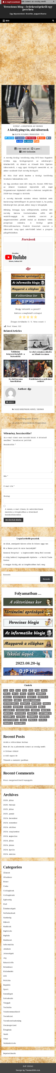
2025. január (8, 813)
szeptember (45, 713)
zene (23, 720)
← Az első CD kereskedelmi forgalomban (28, 423)
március (8, 713)
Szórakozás (8, 998)
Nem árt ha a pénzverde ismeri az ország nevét (24, 746)
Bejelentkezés (9, 1053)
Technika (7, 1007)
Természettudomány (12, 1020)
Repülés (6, 985)
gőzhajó (25, 703)
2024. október (9, 827)
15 (37, 690)
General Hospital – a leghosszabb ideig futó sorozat (27, 552)
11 (24, 690)
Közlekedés (8, 971)
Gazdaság (7, 917)
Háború (6, 922)
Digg (20, 141)
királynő (18, 707)
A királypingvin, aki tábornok (28, 130)
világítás (44, 716)
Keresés (6, 574)
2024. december (10, 818)
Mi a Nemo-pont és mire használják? (19, 548)
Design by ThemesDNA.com (28, 1070)
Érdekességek (34, 134)
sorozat (32, 713)
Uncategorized (9, 1025)
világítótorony (11, 720)
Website (11, 402)
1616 (44, 690)
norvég (33, 409)
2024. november (10, 822)
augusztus (19, 697)
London (35, 710)
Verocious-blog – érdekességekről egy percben (28, 8)
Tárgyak (6, 1003)
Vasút (5, 1034)
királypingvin (24, 409)
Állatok (17, 134)
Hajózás (6, 935)
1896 (7, 693)
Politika (6, 980)
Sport (5, 989)
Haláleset (7, 940)
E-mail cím (9, 486)
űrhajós (8, 723)
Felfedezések (9, 913)
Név (6, 476)
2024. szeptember (11, 831)
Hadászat (7, 926)
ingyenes (36, 703)
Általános (25, 134)
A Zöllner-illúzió (10, 751)
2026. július (8, 800)
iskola (46, 703)
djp (29, 389)
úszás (42, 720)
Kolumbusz (8, 967)
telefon (21, 716)
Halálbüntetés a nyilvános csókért (40, 380)
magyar (46, 710)
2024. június (8, 845)
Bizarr (6, 881)
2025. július (8, 809)
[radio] (20, 317)
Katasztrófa (8, 962)
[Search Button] (53, 20)
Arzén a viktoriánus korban (15, 742)
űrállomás (20, 723)
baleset (32, 697)
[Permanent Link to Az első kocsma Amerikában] (15, 368)
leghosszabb (23, 710)
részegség (20, 713)
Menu (7, 20)
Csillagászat (8, 890)
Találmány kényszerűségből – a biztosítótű (15, 354)
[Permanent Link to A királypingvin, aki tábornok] (27, 104)
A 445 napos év (10, 755)
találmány (9, 716)
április (33, 720)
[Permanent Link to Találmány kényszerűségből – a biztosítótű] (15, 342)
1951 (23, 693)
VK (50, 138)
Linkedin (29, 141)
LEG (5, 976)
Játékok (7, 949)
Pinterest (32, 138)
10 (18, 690)
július (7, 707)
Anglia (7, 697)
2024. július (8, 840)
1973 (31, 693)
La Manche (9, 710)
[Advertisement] (28, 52)
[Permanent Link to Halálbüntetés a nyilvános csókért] (40, 368)
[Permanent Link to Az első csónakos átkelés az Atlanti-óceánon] (40, 342)
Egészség (7, 899)
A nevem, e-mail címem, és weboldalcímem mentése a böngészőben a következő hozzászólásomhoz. (24, 512)
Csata (5, 886)
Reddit (42, 138)
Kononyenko (30, 707)
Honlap (7, 496)
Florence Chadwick (32, 700)
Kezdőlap (16, 126)
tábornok (40, 409)
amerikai (41, 693)
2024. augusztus (10, 836)
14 (31, 690)
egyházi (8, 700)
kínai (42, 707)
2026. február (9, 805)
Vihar (5, 1038)
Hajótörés (7, 931)
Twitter (10, 138)
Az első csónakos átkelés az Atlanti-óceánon (40, 353)
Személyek (8, 994)
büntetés (42, 697)
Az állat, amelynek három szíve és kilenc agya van (25, 543)
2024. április (9, 849)
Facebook (20, 138)
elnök (17, 700)
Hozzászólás (10, 444)
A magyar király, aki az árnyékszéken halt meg (24, 564)
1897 (15, 693)
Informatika (8, 944)
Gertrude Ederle (11, 703)
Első (5, 904)
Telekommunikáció (11, 1011)
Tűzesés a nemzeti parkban (15, 760)
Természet (8, 1016)
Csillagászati (9, 895)
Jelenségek (8, 953)
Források (28, 239)
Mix (37, 141)
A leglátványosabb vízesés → (28, 418)
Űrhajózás (7, 1030)
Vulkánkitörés (9, 1043)
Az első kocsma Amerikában (16, 380)
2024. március (9, 854)
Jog (4, 958)
